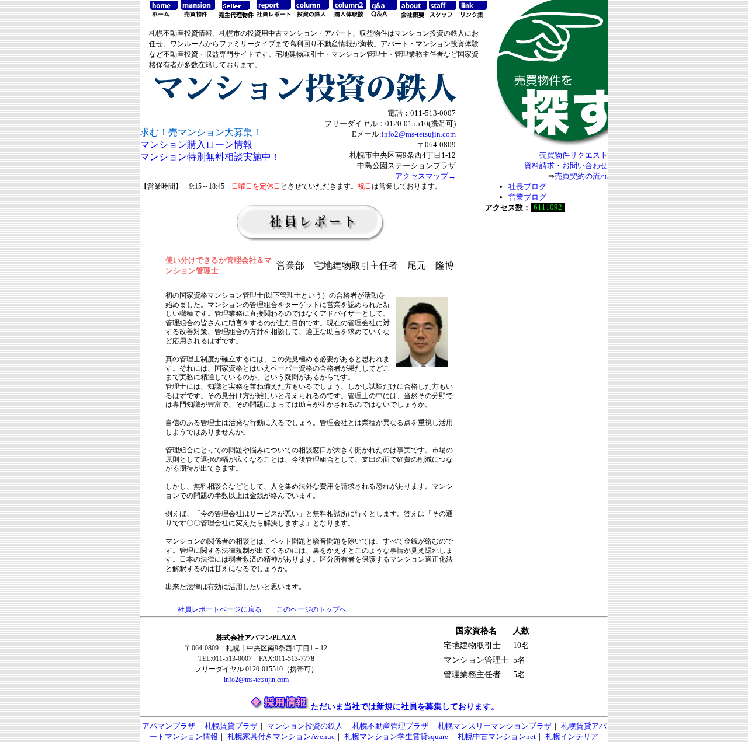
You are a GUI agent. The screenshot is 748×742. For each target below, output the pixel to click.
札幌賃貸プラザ (231, 726)
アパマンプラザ (168, 726)
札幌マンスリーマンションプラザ (495, 726)
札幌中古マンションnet (497, 736)
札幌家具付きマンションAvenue (281, 736)
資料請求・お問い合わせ (566, 165)
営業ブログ (527, 197)
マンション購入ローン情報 (196, 144)
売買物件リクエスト (573, 155)
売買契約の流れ (581, 176)
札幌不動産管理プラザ (390, 726)
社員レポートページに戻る (220, 609)
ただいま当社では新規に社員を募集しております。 (405, 706)
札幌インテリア (571, 736)
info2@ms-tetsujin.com (419, 134)
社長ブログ (527, 186)
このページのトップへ (311, 609)
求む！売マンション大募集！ (201, 132)
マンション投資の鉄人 (305, 726)
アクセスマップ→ (425, 176)
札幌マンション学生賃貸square (396, 736)
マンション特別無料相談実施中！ (210, 157)
